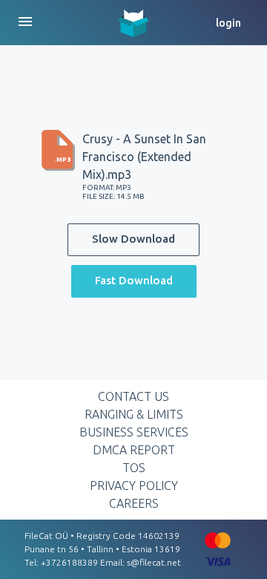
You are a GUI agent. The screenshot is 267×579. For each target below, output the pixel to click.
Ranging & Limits (134, 414)
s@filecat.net (154, 562)
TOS (133, 467)
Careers (134, 503)
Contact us (133, 396)
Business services (133, 432)
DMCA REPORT (134, 450)
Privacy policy (134, 485)
